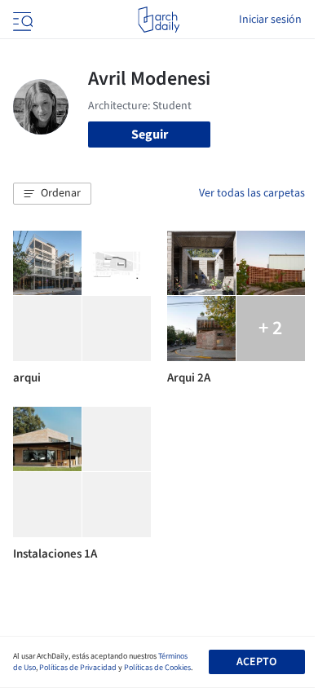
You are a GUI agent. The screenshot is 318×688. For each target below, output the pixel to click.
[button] (52, 194)
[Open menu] (21, 19)
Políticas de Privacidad (78, 667)
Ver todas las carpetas (252, 193)
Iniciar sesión (270, 19)
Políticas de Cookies (157, 667)
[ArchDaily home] (158, 20)
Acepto (256, 662)
